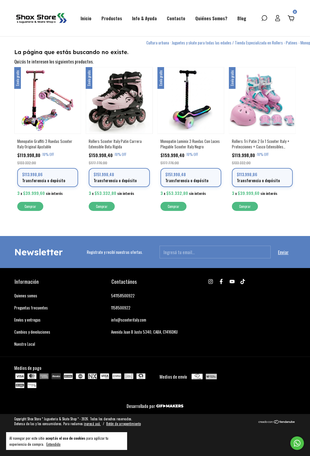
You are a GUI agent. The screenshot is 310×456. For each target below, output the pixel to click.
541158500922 (123, 296)
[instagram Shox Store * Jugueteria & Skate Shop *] (210, 281)
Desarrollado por (141, 406)
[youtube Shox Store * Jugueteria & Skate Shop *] (232, 281)
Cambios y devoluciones (32, 332)
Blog (241, 18)
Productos (111, 18)
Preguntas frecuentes (31, 308)
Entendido (53, 443)
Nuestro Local (24, 344)
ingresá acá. (92, 423)
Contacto (176, 18)
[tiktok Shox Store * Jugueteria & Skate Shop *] (242, 281)
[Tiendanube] (277, 422)
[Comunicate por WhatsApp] (297, 443)
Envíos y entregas (27, 320)
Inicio (86, 18)
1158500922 (120, 308)
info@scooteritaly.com (128, 320)
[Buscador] (264, 18)
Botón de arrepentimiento (123, 423)
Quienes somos (25, 296)
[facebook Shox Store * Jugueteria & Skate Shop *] (221, 281)
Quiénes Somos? (211, 18)
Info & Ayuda (144, 18)
